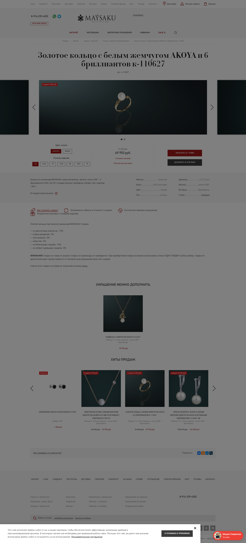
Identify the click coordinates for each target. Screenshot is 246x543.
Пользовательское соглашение (86, 537)
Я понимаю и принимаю (177, 533)
